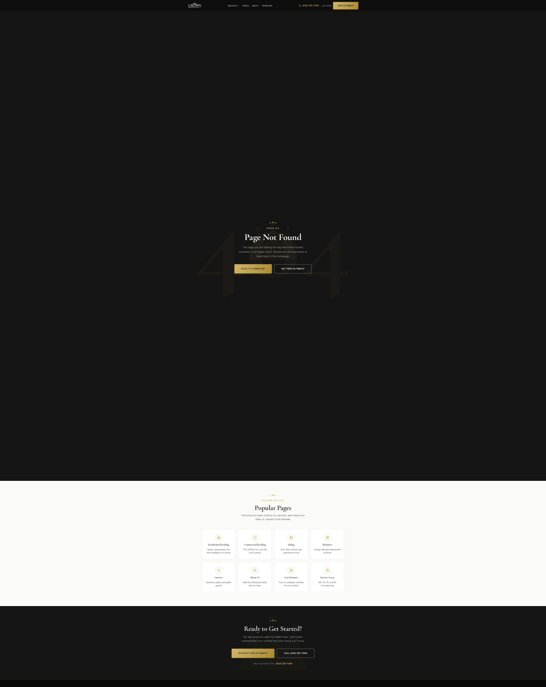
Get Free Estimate (293, 268)
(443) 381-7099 (310, 5)
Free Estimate (346, 5)
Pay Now (326, 6)
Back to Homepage (253, 268)
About (255, 6)
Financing (267, 6)
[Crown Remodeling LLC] (194, 5)
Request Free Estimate (253, 653)
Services (232, 6)
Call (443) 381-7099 (295, 653)
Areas (246, 6)
